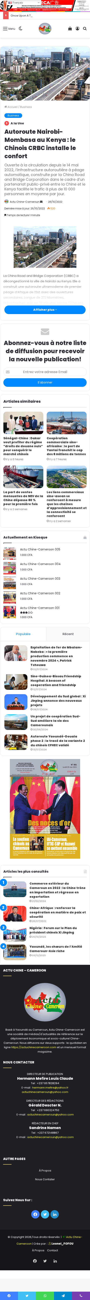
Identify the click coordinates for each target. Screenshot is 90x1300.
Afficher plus (44, 310)
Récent (68, 634)
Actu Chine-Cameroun (24, 202)
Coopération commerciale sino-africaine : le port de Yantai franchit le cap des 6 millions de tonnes (66, 446)
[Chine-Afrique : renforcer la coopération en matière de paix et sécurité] (14, 914)
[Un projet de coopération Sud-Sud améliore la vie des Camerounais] (15, 722)
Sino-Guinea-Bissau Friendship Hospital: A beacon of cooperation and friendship (56, 680)
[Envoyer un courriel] (41, 202)
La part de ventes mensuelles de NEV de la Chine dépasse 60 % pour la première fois (23, 498)
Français (17, 2)
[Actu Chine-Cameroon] (45, 28)
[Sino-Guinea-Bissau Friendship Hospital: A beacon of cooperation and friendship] (15, 682)
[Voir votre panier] (70, 30)
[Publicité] (45, 5)
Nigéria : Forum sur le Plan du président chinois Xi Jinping (53, 930)
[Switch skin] (20, 30)
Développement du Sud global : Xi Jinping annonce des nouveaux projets (58, 700)
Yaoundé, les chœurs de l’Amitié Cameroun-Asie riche (56, 949)
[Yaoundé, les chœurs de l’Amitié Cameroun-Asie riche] (14, 952)
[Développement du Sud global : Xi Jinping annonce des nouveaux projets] (15, 702)
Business (26, 107)
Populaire (23, 634)
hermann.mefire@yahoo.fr (50, 1088)
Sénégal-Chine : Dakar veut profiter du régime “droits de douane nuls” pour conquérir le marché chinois (23, 446)
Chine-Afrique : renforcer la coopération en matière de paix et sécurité (58, 912)
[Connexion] (77, 30)
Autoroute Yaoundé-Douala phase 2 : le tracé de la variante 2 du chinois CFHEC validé (58, 740)
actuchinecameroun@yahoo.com (45, 1092)
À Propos (45, 1171)
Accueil (12, 107)
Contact (52, 1250)
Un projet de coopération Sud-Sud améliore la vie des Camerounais (55, 720)
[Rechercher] (85, 30)
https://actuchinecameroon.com (33, 1047)
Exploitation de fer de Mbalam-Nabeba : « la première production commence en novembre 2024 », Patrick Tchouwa (56, 656)
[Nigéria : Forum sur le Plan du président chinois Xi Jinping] (14, 934)
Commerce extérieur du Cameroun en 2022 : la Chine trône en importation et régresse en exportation (58, 890)
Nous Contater (45, 1179)
